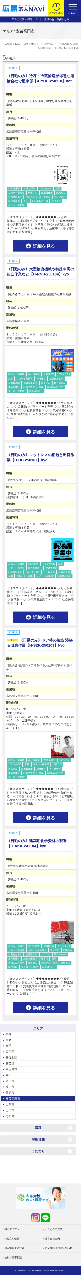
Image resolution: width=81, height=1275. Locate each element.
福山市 (10, 1086)
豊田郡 (10, 1081)
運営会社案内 (52, 1238)
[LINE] (45, 1217)
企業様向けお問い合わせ (58, 1248)
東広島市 (11, 1069)
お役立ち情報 (11, 1238)
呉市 (8, 1075)
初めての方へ (11, 1229)
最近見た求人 (56, 13)
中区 (8, 1034)
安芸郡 (10, 1063)
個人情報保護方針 (14, 1248)
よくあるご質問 (53, 1229)
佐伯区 (10, 1051)
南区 (8, 1045)
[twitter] (35, 1217)
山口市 (10, 1110)
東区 (8, 1040)
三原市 (10, 1092)
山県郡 (10, 1104)
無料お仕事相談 (13, 1257)
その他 (10, 1116)
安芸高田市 (13, 1098)
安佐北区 (11, 1057)
